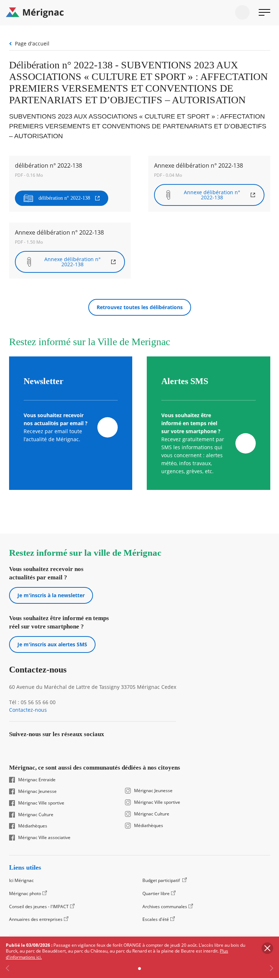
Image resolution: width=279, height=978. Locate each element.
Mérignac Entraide (37, 780)
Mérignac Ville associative (44, 838)
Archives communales (164, 906)
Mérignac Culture (35, 815)
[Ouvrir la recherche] (242, 12)
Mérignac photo (25, 893)
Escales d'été (155, 919)
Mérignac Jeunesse (37, 791)
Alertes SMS (184, 381)
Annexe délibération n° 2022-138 (212, 195)
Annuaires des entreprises (35, 919)
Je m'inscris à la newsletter (51, 595)
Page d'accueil (32, 43)
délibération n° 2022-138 (64, 198)
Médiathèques (32, 826)
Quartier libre (156, 893)
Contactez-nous (28, 709)
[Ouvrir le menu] (264, 12)
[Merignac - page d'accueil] (139, 12)
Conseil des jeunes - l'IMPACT (39, 906)
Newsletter (44, 381)
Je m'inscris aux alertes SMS (52, 644)
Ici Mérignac (21, 880)
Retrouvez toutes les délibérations (140, 307)
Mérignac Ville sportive (41, 803)
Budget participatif (161, 880)
